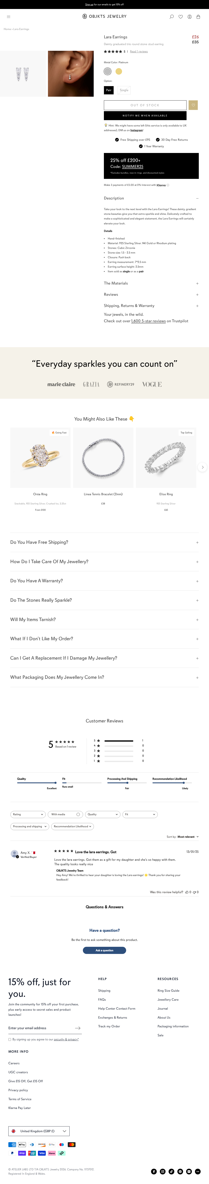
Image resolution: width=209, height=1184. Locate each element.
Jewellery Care (168, 1000)
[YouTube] (189, 1171)
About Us (164, 1018)
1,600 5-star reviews (148, 320)
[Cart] (198, 17)
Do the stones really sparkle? (41, 600)
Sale (160, 1035)
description (114, 198)
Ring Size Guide (168, 991)
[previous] (6, 467)
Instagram (136, 130)
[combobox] (28, 814)
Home (7, 29)
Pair (108, 90)
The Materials (116, 283)
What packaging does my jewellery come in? (57, 677)
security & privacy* (66, 1039)
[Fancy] (198, 1171)
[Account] (190, 17)
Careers (14, 1063)
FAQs (102, 1000)
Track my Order (109, 1026)
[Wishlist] (181, 17)
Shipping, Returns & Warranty (129, 305)
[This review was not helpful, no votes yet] (194, 892)
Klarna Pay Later (19, 1108)
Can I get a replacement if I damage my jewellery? (63, 658)
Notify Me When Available (145, 115)
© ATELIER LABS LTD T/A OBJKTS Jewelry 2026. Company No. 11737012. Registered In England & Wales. (51, 1171)
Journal (163, 1009)
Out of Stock (145, 105)
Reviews (111, 294)
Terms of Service (19, 1099)
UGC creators (18, 1072)
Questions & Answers (104, 906)
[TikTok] (171, 1171)
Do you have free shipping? (39, 542)
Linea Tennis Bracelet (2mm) (103, 494)
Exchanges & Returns (112, 1018)
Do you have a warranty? (36, 581)
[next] (202, 467)
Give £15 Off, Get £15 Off (25, 1081)
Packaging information (173, 1026)
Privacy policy (18, 1090)
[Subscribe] (78, 1028)
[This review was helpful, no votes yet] (187, 892)
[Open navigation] (8, 17)
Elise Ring (166, 494)
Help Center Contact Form (116, 1009)
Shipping (104, 991)
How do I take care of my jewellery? (49, 561)
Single (124, 90)
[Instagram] (163, 1171)
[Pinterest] (180, 1171)
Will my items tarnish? (33, 619)
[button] (193, 105)
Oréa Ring (40, 494)
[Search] (172, 17)
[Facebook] (154, 1171)
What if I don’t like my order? (41, 639)
